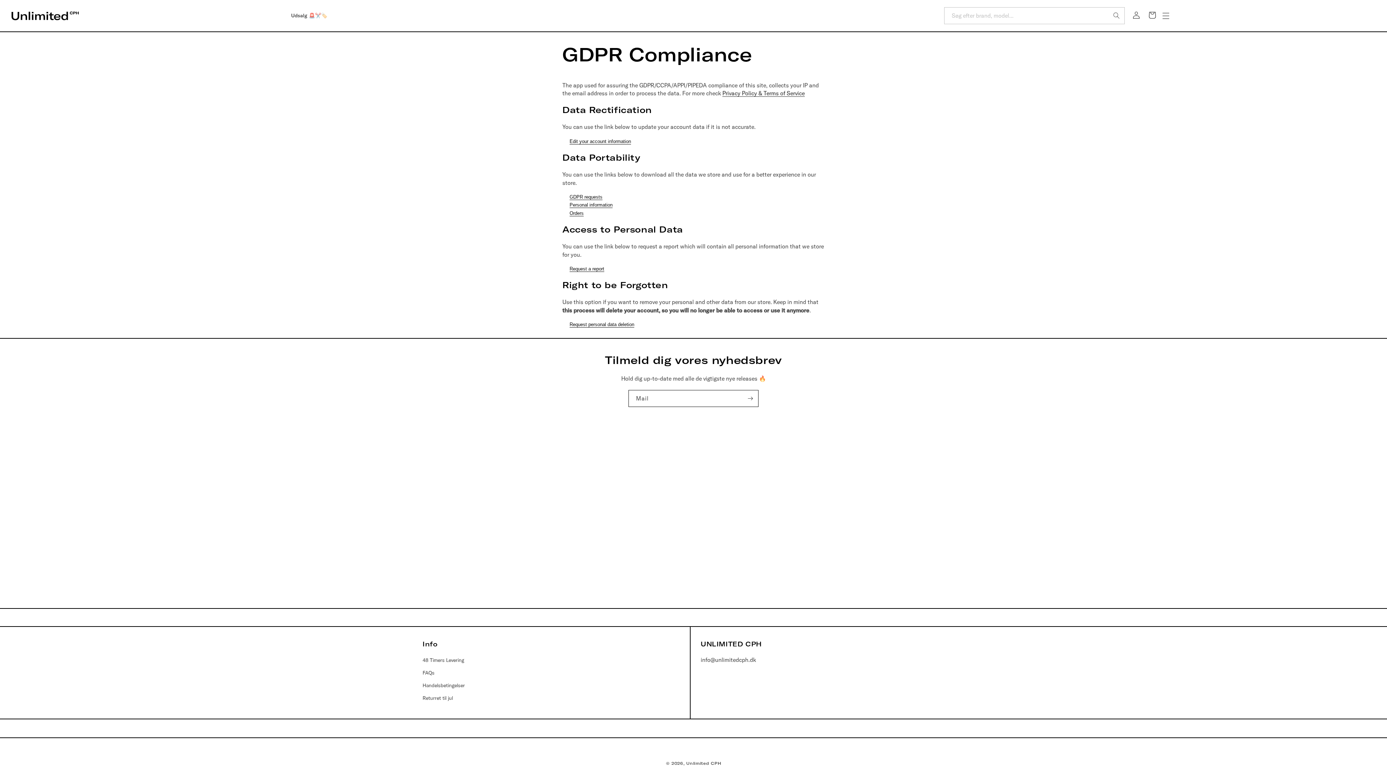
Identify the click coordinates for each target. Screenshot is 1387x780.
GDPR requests (586, 197)
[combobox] (1034, 16)
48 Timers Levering (443, 660)
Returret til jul (438, 698)
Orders (577, 213)
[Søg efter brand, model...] (1116, 15)
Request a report (587, 269)
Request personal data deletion (602, 324)
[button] (1166, 16)
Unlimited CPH (703, 763)
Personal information (591, 205)
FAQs (429, 673)
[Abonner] (750, 398)
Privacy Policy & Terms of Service (763, 93)
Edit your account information (600, 141)
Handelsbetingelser (444, 685)
